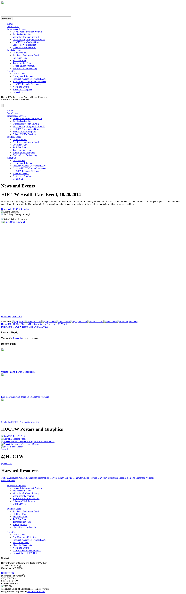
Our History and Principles (25, 537)
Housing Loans (20, 524)
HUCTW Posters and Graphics (27, 550)
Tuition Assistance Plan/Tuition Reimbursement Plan (25, 478)
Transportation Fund (22, 63)
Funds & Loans (14, 50)
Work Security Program (23, 496)
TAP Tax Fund (19, 60)
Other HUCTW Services (24, 47)
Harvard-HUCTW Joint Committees (29, 81)
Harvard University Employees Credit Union (110, 478)
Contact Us (18, 92)
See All (4, 449)
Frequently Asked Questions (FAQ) (29, 79)
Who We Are (19, 73)
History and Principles (23, 76)
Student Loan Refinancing (25, 68)
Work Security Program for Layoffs (29, 39)
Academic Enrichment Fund (26, 55)
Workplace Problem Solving (26, 37)
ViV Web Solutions (36, 591)
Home (10, 24)
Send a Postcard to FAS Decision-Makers (20, 422)
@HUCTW (6, 463)
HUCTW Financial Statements (27, 84)
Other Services (19, 504)
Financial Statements (22, 545)
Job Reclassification (22, 34)
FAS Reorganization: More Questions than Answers (25, 397)
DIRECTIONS (8, 573)
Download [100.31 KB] (12, 316)
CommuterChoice (81, 478)
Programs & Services (16, 29)
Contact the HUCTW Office (26, 553)
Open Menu (7, 19)
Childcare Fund (20, 52)
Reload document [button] (18, 219)
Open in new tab (17, 222)
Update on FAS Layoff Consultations (18, 372)
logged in (17, 338)
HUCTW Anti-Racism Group (26, 42)
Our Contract (13, 26)
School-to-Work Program (24, 45)
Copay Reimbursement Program (27, 31)
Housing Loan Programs (24, 66)
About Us (11, 71)
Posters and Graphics (22, 89)
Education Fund (20, 58)
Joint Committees (21, 542)
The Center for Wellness (142, 478)
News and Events (21, 87)
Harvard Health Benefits (61, 478)
